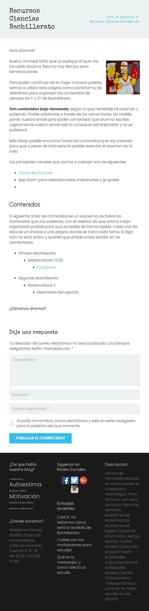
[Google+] (83, 480)
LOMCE (22, 490)
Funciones (46, 267)
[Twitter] (74, 480)
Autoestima (25, 484)
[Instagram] (74, 489)
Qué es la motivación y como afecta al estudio (71, 565)
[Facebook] (65, 480)
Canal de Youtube (35, 173)
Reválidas (14, 508)
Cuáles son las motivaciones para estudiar (74, 545)
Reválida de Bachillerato (21, 502)
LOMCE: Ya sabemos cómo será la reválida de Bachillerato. (74, 525)
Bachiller (13, 490)
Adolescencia (16, 479)
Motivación (24, 496)
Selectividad (26, 508)
